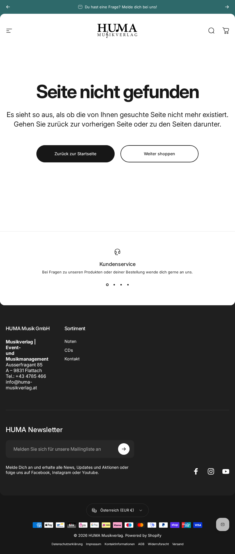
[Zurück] (8, 7)
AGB (141, 544)
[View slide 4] (127, 284)
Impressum (93, 544)
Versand (177, 544)
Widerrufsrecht (158, 544)
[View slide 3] (120, 284)
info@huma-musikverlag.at (21, 384)
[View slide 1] (107, 284)
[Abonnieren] (124, 449)
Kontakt (72, 358)
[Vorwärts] (227, 7)
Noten (70, 341)
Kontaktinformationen (120, 544)
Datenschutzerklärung (67, 544)
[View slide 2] (114, 284)
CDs (68, 350)
